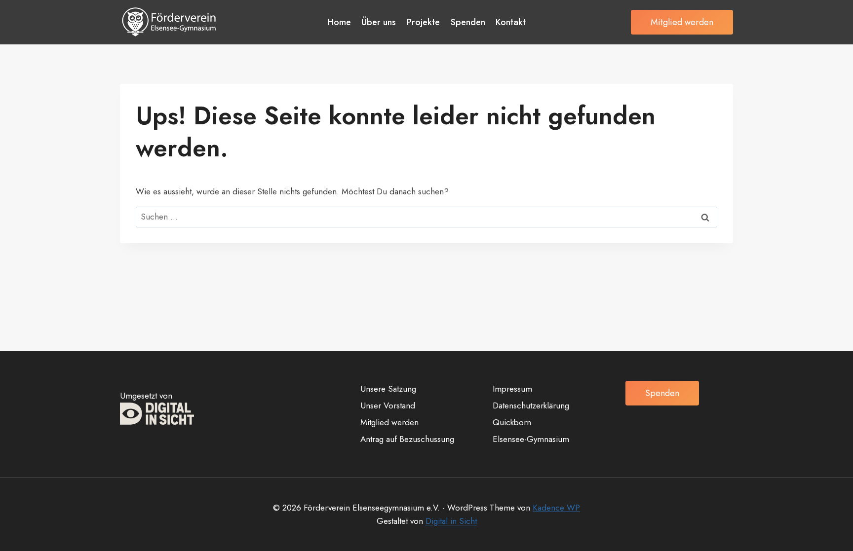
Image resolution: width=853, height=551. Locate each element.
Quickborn (512, 422)
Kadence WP (556, 508)
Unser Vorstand (387, 405)
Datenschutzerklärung (531, 405)
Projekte (423, 22)
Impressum (512, 389)
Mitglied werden (682, 22)
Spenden (468, 22)
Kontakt (511, 22)
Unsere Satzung (388, 389)
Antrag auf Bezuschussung (407, 439)
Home (339, 22)
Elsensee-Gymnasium (531, 439)
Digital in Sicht (451, 521)
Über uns (378, 22)
